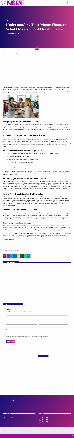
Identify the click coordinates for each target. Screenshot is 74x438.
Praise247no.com (16, 430)
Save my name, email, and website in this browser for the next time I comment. (27, 336)
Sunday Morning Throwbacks (19, 374)
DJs (12, 371)
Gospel (8, 20)
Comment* (8, 314)
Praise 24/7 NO (41, 379)
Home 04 (40, 366)
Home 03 (40, 360)
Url (7, 329)
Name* (7, 323)
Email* (41, 323)
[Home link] (12, 2)
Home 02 (40, 372)
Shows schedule (42, 385)
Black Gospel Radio (14, 250)
